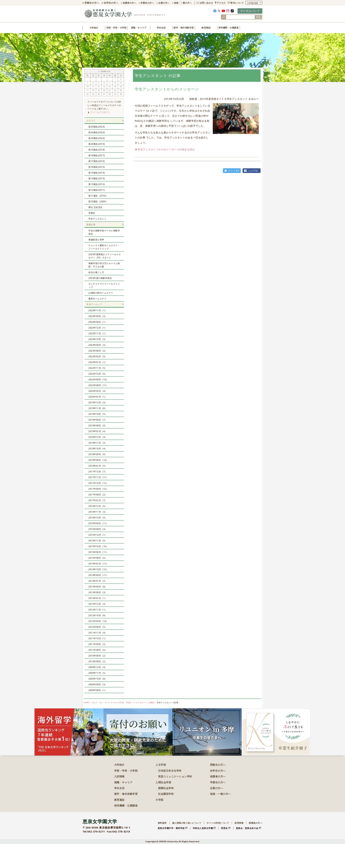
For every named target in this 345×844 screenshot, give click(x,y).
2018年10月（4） (97, 448)
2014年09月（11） (98, 575)
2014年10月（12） (98, 569)
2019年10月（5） (97, 414)
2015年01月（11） (98, 563)
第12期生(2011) (96, 189)
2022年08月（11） (98, 385)
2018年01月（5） (97, 465)
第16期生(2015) (96, 166)
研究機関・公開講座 (228, 27)
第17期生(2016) (96, 161)
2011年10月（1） (97, 638)
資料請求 (162, 822)
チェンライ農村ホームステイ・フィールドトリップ (104, 247)
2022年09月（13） (98, 379)
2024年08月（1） (97, 321)
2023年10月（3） (97, 339)
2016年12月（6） (97, 506)
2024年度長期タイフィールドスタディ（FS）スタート (104, 256)
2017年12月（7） (97, 471)
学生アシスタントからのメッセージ (167, 89)
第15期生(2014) (96, 172)
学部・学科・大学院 (116, 27)
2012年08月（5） (97, 626)
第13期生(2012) (96, 184)
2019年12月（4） (97, 402)
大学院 (160, 799)
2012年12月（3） (97, 603)
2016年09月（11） (98, 523)
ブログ (94, 702)
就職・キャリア (139, 27)
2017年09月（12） (98, 488)
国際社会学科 (166, 788)
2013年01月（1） (97, 598)
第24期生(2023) (96, 132)
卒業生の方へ (147, 2)
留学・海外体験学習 (184, 27)
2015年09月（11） (98, 552)
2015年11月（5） (97, 540)
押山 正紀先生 (95, 207)
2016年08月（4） (97, 529)
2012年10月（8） (97, 615)
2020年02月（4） (97, 391)
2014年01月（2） (97, 580)
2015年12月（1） (97, 534)
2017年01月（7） (97, 500)
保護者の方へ (129, 2)
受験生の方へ (92, 2)
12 (99, 87)
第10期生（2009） (98, 201)
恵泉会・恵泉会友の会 (247, 828)
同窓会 (224, 828)
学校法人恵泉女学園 (203, 828)
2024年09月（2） (97, 316)
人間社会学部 (163, 782)
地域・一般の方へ (183, 2)
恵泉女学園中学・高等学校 (171, 828)
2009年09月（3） (97, 684)
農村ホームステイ (97, 298)
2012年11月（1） (97, 609)
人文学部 (161, 764)
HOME (86, 702)
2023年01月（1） (97, 362)
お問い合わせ (206, 2)
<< (99, 71)
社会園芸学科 (166, 793)
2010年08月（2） (97, 661)
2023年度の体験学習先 (100, 278)
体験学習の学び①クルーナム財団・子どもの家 (104, 265)
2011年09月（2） (97, 644)
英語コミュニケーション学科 (175, 776)
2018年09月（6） (97, 454)
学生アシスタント (97, 218)
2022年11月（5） (97, 367)
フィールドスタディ (100, 112)
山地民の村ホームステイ (100, 292)
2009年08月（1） (97, 690)
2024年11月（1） (97, 310)
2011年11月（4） (97, 632)
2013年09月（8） (97, 586)
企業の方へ (164, 2)
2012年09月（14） (98, 621)
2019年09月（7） (97, 419)
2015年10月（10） (98, 546)
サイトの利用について (218, 822)
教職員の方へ (255, 822)
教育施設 (206, 27)
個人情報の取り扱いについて (186, 822)
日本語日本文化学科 (170, 770)
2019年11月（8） (97, 408)
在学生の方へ (111, 2)
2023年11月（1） (97, 333)
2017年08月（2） (97, 494)
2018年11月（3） (97, 442)
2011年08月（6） (97, 649)
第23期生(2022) (96, 138)
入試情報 (119, 776)
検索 (258, 17)
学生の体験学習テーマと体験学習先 (104, 232)
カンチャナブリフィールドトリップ (104, 285)
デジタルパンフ (250, 11)
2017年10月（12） (98, 483)
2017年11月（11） (98, 477)
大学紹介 (93, 27)
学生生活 (161, 27)
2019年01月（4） (97, 431)
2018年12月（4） (97, 437)
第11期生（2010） (98, 195)
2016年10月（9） (97, 517)
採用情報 (238, 822)
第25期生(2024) (96, 126)
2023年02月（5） (97, 356)
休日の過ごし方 (96, 272)
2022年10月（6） (97, 373)
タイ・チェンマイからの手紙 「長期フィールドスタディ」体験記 (127, 702)
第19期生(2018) (96, 149)
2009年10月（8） (97, 678)
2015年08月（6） (97, 557)
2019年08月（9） (97, 425)
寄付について (237, 2)
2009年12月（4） (97, 667)
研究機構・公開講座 (126, 805)
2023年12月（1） (97, 327)
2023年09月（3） (97, 344)
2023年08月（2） (97, 350)
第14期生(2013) (96, 178)
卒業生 (91, 213)
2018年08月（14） (98, 460)
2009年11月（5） (97, 672)
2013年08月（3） (97, 592)
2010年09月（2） (97, 655)
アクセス (221, 2)
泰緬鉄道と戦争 (96, 239)
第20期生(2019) (96, 143)
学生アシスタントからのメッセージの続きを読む (166, 149)
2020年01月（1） (97, 396)
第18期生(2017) (96, 155)
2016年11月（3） (97, 511)
